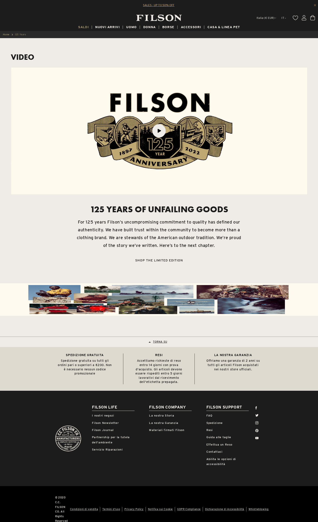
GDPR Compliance (189, 509)
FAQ (209, 415)
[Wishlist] (295, 17)
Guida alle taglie (218, 437)
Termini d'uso (111, 509)
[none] (83, 27)
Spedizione (214, 423)
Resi (209, 430)
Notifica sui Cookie (160, 509)
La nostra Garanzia (163, 423)
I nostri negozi (103, 415)
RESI (159, 355)
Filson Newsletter (105, 423)
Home (6, 34)
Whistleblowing (258, 509)
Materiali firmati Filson (166, 430)
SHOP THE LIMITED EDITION (159, 260)
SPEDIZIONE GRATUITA (85, 355)
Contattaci (214, 451)
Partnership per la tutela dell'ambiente (111, 440)
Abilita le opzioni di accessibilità (221, 461)
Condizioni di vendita (84, 509)
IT (282, 17)
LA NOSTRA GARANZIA (233, 355)
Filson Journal (103, 430)
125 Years (20, 34)
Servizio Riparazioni (107, 449)
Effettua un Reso (219, 444)
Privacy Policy (133, 509)
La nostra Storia (161, 415)
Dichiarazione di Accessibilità (224, 509)
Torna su (160, 342)
